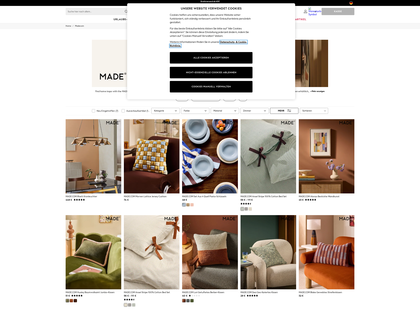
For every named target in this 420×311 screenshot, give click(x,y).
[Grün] (242, 209)
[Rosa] (192, 204)
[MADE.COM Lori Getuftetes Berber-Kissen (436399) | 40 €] (210, 252)
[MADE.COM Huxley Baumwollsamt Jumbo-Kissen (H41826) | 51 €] (93, 252)
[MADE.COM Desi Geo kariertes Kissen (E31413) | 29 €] (268, 252)
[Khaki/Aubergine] (67, 300)
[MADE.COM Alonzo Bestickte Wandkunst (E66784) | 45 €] (326, 156)
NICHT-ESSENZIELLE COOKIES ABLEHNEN (211, 72)
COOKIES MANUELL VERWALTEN (211, 86)
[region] (211, 51)
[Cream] (188, 204)
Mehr (281, 110)
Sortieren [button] (307, 110)
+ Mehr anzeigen (317, 91)
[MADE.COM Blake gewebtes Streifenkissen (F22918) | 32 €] (326, 252)
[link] (305, 11)
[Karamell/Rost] (71, 300)
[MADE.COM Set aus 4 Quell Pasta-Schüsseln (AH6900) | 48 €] (210, 156)
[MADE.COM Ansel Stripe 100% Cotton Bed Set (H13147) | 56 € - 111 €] (268, 156)
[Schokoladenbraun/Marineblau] (75, 300)
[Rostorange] (184, 300)
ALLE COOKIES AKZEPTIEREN (211, 57)
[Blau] (184, 204)
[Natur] (250, 209)
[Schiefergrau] (188, 300)
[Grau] (246, 209)
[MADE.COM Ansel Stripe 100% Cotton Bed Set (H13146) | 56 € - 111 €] (151, 252)
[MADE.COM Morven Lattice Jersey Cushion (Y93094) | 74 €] (151, 156)
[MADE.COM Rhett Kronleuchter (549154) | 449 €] (93, 156)
